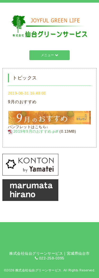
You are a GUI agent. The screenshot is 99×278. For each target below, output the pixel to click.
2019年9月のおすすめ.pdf (35, 131)
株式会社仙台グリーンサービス (38, 270)
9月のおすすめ (22, 102)
